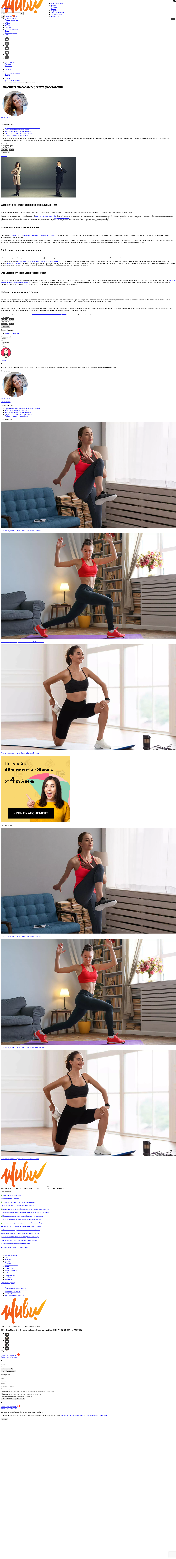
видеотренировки (57, 3)
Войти (3, 1371)
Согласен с (22, 1394)
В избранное (5, 152)
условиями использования (20, 1391)
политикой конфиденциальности (42, 1391)
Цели (7, 35)
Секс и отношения (57, 12)
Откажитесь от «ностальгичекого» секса (19, 133)
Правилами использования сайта (72, 1415)
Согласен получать (17, 1397)
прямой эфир (55, 16)
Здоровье (54, 11)
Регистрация (11, 1371)
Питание (54, 7)
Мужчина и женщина (12, 73)
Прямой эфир (9, 1268)
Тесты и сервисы (11, 33)
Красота (53, 9)
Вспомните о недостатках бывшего (17, 130)
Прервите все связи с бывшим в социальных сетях (22, 128)
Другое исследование (61, 218)
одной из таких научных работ (46, 216)
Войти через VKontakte (9, 1357)
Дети (6, 22)
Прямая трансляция (11, 20)
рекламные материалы (12, 1292)
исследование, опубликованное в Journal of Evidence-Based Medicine (41, 261)
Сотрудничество (10, 62)
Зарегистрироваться (8, 1398)
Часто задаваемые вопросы (14, 1295)
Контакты (8, 66)
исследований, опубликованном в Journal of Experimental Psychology (32, 235)
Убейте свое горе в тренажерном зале (18, 131)
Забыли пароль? (7, 1369)
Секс (6, 71)
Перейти (4, 156)
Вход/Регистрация (11, 16)
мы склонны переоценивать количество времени (49, 314)
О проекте (8, 1293)
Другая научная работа (14, 263)
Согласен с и (28, 1391)
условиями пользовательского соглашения (26, 1394)
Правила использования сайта (15, 1288)
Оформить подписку (8, 8)
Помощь (8, 64)
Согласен (4, 1419)
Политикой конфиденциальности (97, 1415)
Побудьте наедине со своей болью (16, 135)
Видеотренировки (11, 18)
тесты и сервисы (56, 14)
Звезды (7, 75)
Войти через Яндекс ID (9, 1355)
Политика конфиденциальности (16, 1290)
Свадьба (8, 69)
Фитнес (53, 5)
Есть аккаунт (20, 1398)
